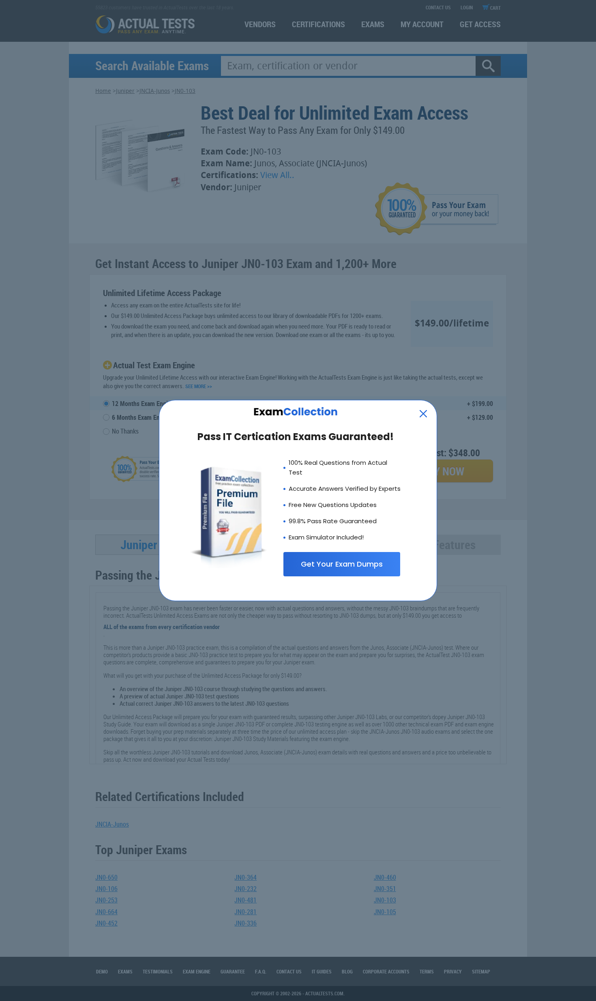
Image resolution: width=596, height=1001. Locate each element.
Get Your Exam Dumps (342, 564)
